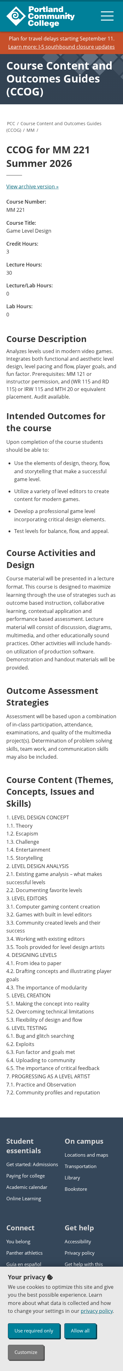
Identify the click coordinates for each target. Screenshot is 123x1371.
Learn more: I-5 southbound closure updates (61, 46)
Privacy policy (80, 1253)
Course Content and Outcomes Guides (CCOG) (59, 78)
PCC (11, 123)
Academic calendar (26, 1187)
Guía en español (23, 1264)
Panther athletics (24, 1253)
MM (30, 130)
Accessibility (78, 1241)
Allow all (80, 1330)
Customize (26, 1352)
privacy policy (97, 1310)
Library (72, 1177)
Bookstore (76, 1189)
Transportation (81, 1166)
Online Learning (23, 1198)
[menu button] (107, 16)
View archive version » (32, 186)
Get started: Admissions (32, 1164)
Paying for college (25, 1175)
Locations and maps (86, 1155)
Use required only (34, 1330)
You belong (18, 1241)
